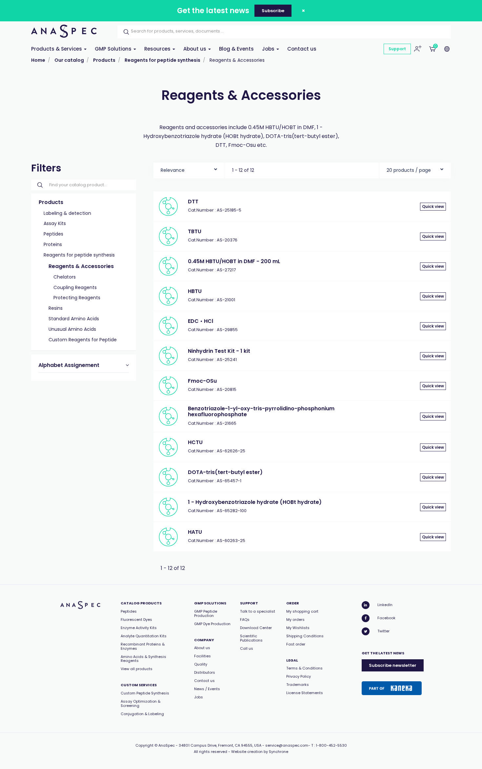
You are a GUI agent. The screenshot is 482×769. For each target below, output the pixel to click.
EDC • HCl (200, 321)
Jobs (269, 48)
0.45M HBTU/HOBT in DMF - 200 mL (234, 261)
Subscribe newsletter (392, 665)
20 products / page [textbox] (409, 170)
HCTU (195, 442)
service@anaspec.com (286, 745)
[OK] (124, 32)
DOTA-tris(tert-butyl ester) (225, 472)
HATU (195, 532)
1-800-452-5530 (331, 745)
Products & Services (57, 48)
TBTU (194, 231)
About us (195, 48)
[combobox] (189, 169)
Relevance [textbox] (173, 170)
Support (397, 49)
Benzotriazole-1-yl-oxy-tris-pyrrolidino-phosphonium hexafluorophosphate (261, 411)
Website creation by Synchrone (259, 751)
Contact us (301, 48)
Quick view (433, 206)
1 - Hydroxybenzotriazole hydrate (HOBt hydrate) (255, 502)
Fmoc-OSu (202, 381)
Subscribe (273, 11)
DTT (193, 201)
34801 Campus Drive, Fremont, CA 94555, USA (220, 745)
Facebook (386, 618)
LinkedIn (384, 604)
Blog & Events (236, 48)
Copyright (144, 745)
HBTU (195, 291)
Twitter (383, 631)
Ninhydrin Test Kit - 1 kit (219, 351)
